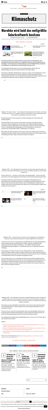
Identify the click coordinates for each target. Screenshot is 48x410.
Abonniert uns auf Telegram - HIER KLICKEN (24, 340)
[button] (45, 380)
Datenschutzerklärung (5, 391)
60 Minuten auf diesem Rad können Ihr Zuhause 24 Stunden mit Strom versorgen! (8, 358)
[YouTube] (44, 2)
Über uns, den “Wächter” (31, 393)
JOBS (2, 393)
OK (45, 406)
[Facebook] (42, 2)
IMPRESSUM (3, 388)
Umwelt (30, 37)
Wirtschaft (34, 37)
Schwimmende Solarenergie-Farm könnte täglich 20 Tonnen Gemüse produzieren (38, 358)
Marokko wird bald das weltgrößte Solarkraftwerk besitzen (24, 32)
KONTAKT (28, 388)
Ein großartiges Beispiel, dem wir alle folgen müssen (23, 357)
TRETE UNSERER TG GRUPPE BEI (24, 42)
